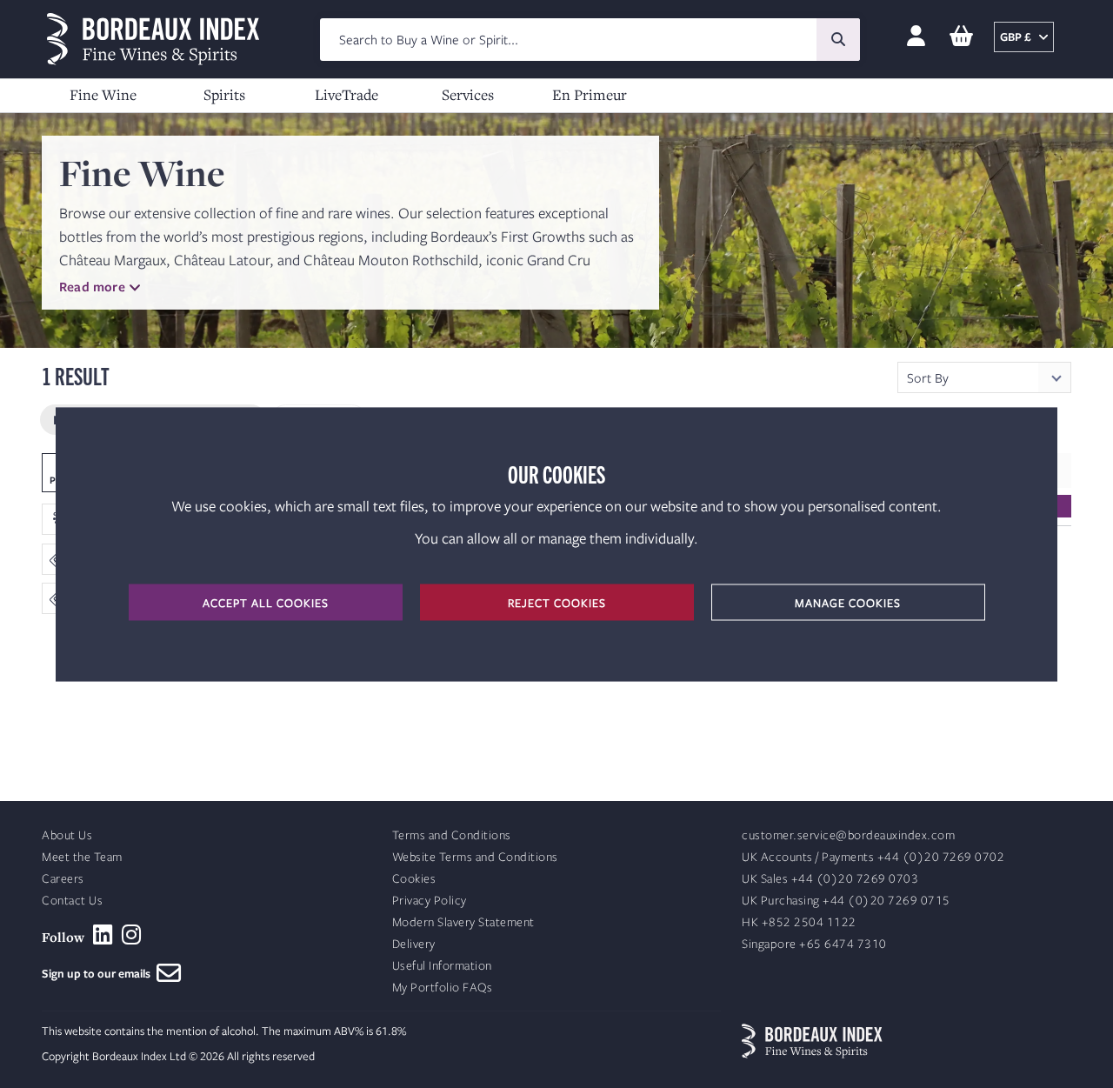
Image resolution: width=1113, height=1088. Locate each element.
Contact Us (72, 900)
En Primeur (589, 94)
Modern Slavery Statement (463, 922)
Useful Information (442, 965)
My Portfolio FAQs (442, 987)
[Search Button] (838, 39)
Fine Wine (103, 94)
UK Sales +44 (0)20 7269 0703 (830, 878)
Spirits (224, 94)
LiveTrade (346, 94)
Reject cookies (557, 602)
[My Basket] (961, 37)
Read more (92, 286)
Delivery (414, 944)
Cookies (414, 878)
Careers (63, 878)
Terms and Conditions (451, 835)
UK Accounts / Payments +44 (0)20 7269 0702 (873, 857)
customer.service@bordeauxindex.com (848, 835)
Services (468, 94)
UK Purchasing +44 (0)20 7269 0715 (846, 900)
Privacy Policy (429, 900)
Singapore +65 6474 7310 (814, 944)
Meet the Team (82, 857)
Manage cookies (848, 602)
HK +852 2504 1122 (799, 922)
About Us (67, 835)
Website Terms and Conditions (475, 857)
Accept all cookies (266, 602)
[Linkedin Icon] (103, 935)
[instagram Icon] (132, 935)
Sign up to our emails (99, 973)
